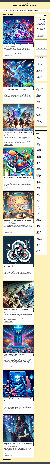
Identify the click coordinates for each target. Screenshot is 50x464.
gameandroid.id (38, 139)
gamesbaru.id (38, 238)
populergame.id (38, 253)
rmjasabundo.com (39, 103)
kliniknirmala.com (38, 114)
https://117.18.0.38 (39, 71)
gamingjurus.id (38, 181)
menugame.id (38, 221)
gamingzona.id (38, 187)
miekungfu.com (38, 101)
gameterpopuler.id (38, 249)
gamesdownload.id (39, 239)
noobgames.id (38, 244)
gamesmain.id (38, 196)
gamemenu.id (38, 211)
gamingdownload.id (39, 222)
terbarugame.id (38, 174)
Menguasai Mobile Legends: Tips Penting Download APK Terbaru (18, 399)
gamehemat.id (38, 206)
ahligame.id (37, 217)
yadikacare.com (38, 119)
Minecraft (24, 10)
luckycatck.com (38, 95)
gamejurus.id (38, 209)
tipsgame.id (38, 176)
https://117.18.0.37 (39, 74)
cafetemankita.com (39, 102)
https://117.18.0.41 (39, 69)
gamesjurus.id (38, 195)
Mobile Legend (30, 10)
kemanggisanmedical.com (40, 113)
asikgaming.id (38, 192)
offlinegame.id (38, 168)
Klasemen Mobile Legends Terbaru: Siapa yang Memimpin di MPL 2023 (15, 355)
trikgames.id (38, 155)
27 (41, 50)
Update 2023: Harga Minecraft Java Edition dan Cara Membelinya (41, 29)
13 (41, 47)
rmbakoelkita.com (38, 96)
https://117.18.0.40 (39, 76)
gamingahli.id (38, 184)
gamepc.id (37, 143)
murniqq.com (38, 78)
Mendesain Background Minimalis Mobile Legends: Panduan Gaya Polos (17, 265)
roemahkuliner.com (39, 90)
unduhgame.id (38, 252)
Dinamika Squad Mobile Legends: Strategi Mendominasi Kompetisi (18, 133)
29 (44, 50)
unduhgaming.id (38, 227)
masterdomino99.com (39, 72)
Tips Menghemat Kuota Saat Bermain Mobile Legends (17, 177)
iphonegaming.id (38, 165)
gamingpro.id (38, 226)
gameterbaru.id (38, 152)
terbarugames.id (38, 175)
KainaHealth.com (38, 116)
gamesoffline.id (38, 149)
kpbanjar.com (38, 112)
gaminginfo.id (38, 177)
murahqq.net (38, 68)
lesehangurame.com (39, 87)
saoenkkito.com (38, 91)
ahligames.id (38, 205)
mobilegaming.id (38, 167)
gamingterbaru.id (38, 163)
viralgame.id (38, 251)
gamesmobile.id (38, 148)
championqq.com (38, 75)
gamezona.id (38, 212)
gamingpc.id (38, 161)
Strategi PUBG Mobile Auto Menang (25, 5)
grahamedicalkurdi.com (39, 122)
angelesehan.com (38, 97)
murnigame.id (38, 213)
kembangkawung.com (39, 106)
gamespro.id (38, 237)
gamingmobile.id (38, 157)
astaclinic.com (38, 120)
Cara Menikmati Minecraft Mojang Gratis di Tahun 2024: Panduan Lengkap (41, 22)
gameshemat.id (38, 203)
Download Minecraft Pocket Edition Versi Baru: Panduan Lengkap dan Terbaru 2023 (41, 34)
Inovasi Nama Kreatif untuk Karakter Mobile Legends (17, 45)
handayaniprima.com (39, 93)
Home (4, 10)
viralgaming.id (38, 233)
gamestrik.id (38, 154)
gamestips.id (38, 151)
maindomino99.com (39, 70)
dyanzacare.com (38, 123)
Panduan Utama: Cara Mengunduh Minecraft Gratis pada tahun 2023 (41, 31)
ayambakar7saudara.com (40, 88)
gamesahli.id (38, 198)
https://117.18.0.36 (39, 62)
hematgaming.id (38, 199)
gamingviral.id (38, 225)
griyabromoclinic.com (39, 125)
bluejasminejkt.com (39, 99)
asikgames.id (38, 207)
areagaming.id (38, 190)
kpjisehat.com (38, 109)
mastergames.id (38, 220)
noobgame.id (38, 250)
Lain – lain (19, 10)
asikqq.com (38, 60)
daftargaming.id (38, 230)
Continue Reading (9, 55)
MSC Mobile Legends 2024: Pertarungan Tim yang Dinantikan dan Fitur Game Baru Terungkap (16, 88)
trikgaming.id (38, 160)
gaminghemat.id (38, 179)
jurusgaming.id (38, 188)
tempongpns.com (38, 89)
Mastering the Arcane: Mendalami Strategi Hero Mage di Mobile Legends (18, 444)
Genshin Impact (13, 10)
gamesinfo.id (38, 145)
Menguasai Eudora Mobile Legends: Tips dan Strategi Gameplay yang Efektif (17, 221)
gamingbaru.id (38, 224)
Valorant (36, 10)
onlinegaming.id (38, 170)
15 (44, 47)
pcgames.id (38, 173)
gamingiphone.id (38, 156)
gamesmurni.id (38, 194)
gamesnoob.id (38, 236)
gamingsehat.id (38, 228)
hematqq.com (38, 77)
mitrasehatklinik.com (39, 110)
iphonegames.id (38, 142)
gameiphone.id (38, 141)
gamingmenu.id (38, 182)
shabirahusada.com (39, 118)
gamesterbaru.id (38, 150)
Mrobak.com (38, 100)
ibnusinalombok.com (39, 121)
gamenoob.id (38, 240)
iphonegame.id (38, 164)
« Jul (36, 53)
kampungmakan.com (39, 94)
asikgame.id (38, 218)
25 (38, 50)
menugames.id (38, 202)
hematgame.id (38, 219)
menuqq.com (38, 79)
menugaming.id (38, 189)
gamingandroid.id (38, 162)
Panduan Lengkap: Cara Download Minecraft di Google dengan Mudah (41, 24)
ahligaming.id (38, 201)
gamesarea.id (38, 214)
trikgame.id (37, 137)
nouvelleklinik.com (39, 115)
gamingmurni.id (38, 180)
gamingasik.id (38, 183)
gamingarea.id (38, 186)
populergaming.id (38, 232)
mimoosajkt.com (38, 104)
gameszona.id (38, 200)
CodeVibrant (21, 462)
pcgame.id (37, 171)
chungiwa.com (38, 107)
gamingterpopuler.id (39, 234)
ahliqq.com (37, 63)
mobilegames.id (38, 146)
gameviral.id (38, 245)
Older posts (5, 459)
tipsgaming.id (38, 158)
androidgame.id (38, 136)
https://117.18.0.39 (39, 64)
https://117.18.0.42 (39, 66)
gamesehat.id (38, 247)
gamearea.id (38, 215)
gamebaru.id (38, 243)
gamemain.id (38, 208)
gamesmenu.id (38, 193)
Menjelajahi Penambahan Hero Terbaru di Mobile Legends (16, 310)
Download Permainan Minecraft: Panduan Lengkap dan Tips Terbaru (41, 36)
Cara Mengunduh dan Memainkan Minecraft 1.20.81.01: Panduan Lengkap (41, 26)
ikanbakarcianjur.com (39, 108)
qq (36, 129)
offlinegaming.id (38, 169)
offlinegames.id (38, 144)
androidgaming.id (38, 138)
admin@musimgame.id (13, 46)
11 (38, 47)
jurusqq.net (37, 65)
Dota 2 (7, 10)
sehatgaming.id (38, 231)
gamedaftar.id (38, 246)
